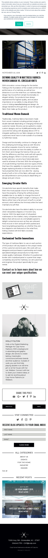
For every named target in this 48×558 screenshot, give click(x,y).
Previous (9, 406)
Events (24, 460)
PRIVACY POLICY (24, 550)
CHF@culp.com (30, 543)
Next (39, 406)
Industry (24, 465)
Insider (24, 468)
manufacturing (21, 104)
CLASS (24, 128)
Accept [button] (19, 24)
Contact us (8, 269)
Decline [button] (28, 24)
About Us (24, 457)
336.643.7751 (17, 543)
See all (4, 471)
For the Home (24, 462)
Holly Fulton (13, 341)
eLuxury (25, 131)
